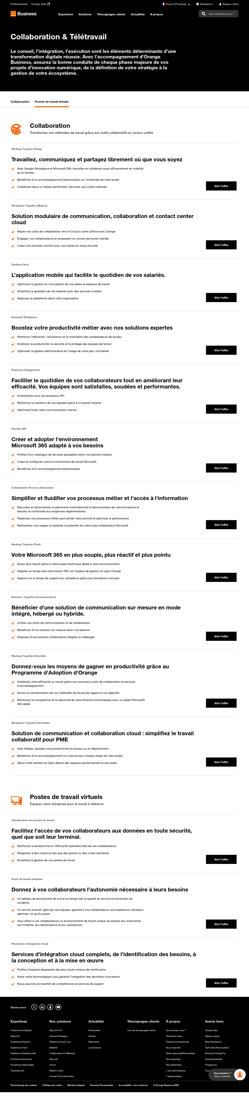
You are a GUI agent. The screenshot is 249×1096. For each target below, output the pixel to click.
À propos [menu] (156, 14)
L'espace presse (174, 1076)
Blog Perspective (213, 1041)
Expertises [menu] (65, 14)
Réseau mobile (212, 1036)
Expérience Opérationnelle (23, 1053)
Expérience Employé (20, 1041)
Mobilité (53, 1047)
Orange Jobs (211, 1030)
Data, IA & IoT (56, 1030)
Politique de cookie (52, 1085)
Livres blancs (94, 1047)
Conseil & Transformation (61, 1076)
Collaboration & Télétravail (62, 1053)
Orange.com (211, 1064)
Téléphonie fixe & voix (60, 1041)
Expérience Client (19, 1047)
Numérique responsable (22, 1064)
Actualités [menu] (138, 14)
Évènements (94, 1030)
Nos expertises (173, 1059)
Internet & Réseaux (58, 1036)
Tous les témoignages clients (141, 1030)
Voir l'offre (221, 186)
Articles (92, 1036)
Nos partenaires (173, 1064)
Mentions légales (76, 1085)
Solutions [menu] (85, 14)
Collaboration (20, 101)
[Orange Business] (24, 13)
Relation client (56, 1070)
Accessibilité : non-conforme (133, 1085)
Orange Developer (213, 1059)
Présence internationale (177, 1041)
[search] (218, 13)
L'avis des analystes (175, 1070)
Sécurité (53, 1059)
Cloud (52, 1064)
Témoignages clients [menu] (111, 14)
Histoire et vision (174, 1036)
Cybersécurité (17, 1070)
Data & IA (15, 1036)
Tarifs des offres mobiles (217, 1047)
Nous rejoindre (173, 1047)
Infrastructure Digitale (21, 1030)
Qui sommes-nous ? (176, 1030)
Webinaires (93, 1041)
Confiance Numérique (21, 1059)
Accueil (15, 25)
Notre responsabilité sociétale (180, 1053)
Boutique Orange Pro (215, 1053)
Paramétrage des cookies (24, 1085)
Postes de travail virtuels (52, 101)
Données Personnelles (101, 1085)
